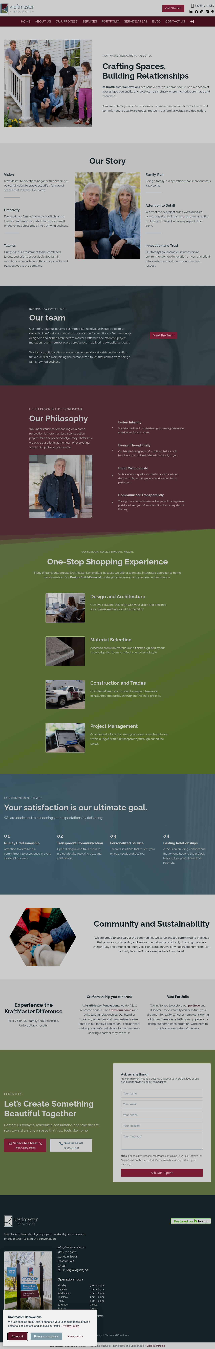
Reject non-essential (46, 1336)
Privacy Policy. (70, 1326)
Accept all (18, 1336)
